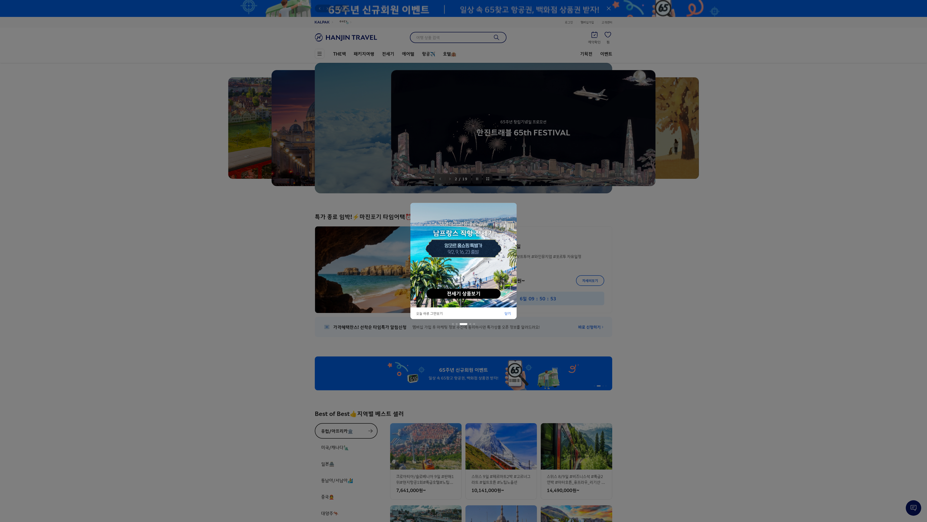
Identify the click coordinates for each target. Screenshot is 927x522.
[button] (453, 324)
